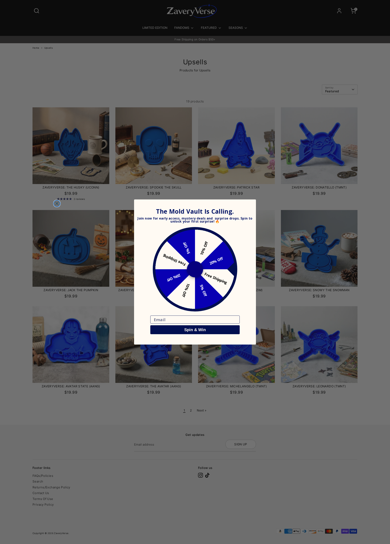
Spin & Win (195, 329)
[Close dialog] (57, 203)
